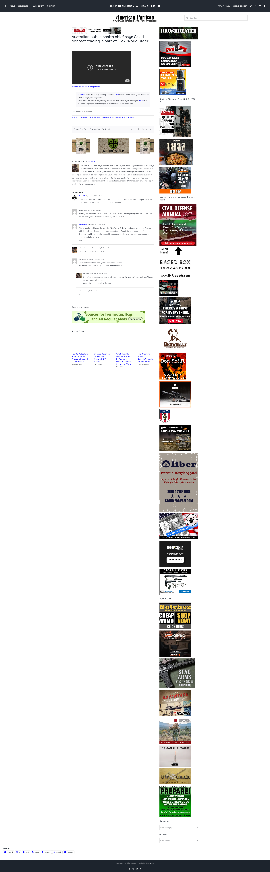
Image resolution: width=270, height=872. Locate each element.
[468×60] (96, 28)
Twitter (140, 100)
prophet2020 (83, 224)
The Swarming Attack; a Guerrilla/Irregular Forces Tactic (145, 358)
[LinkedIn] (139, 129)
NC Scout (76, 117)
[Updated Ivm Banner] (108, 311)
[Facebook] (128, 129)
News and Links (120, 117)
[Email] (146, 129)
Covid (117, 94)
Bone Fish (82, 196)
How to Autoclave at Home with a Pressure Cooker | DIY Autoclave (80, 358)
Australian (81, 94)
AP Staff (111, 117)
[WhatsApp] (143, 129)
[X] (132, 129)
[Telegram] (150, 129)
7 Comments (130, 117)
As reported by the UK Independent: (86, 86)
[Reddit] (135, 129)
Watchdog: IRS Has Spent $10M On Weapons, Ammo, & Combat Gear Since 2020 (123, 359)
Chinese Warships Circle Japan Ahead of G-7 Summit (102, 358)
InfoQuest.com (150, 863)
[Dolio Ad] (113, 139)
